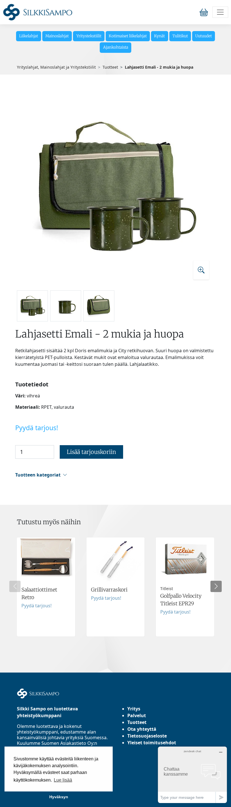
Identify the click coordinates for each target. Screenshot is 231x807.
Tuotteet (110, 67)
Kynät (159, 36)
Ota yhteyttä (141, 729)
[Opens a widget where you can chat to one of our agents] (192, 774)
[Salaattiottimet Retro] (46, 587)
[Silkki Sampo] (37, 12)
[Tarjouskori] (205, 12)
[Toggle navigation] (220, 12)
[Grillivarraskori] (115, 587)
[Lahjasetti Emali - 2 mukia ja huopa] (115, 186)
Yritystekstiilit (88, 36)
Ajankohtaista (115, 47)
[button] (114, 475)
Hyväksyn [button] (58, 797)
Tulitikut (180, 36)
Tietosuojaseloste (147, 736)
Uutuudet (203, 36)
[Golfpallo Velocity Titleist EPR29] (185, 587)
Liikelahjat (28, 36)
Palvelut (136, 715)
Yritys (133, 709)
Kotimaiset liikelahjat (128, 36)
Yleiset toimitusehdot (151, 742)
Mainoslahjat (57, 36)
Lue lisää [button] (63, 780)
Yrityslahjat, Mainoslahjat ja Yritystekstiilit (56, 67)
